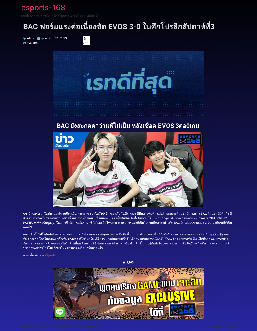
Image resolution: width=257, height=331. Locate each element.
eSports (50, 255)
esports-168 (43, 7)
